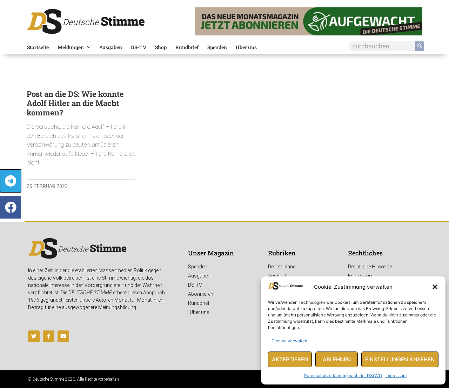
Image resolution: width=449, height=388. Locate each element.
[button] (434, 286)
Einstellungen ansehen (400, 359)
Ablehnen (337, 359)
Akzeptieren (290, 359)
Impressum (396, 375)
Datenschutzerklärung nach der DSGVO (343, 375)
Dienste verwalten (289, 340)
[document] (224, 194)
